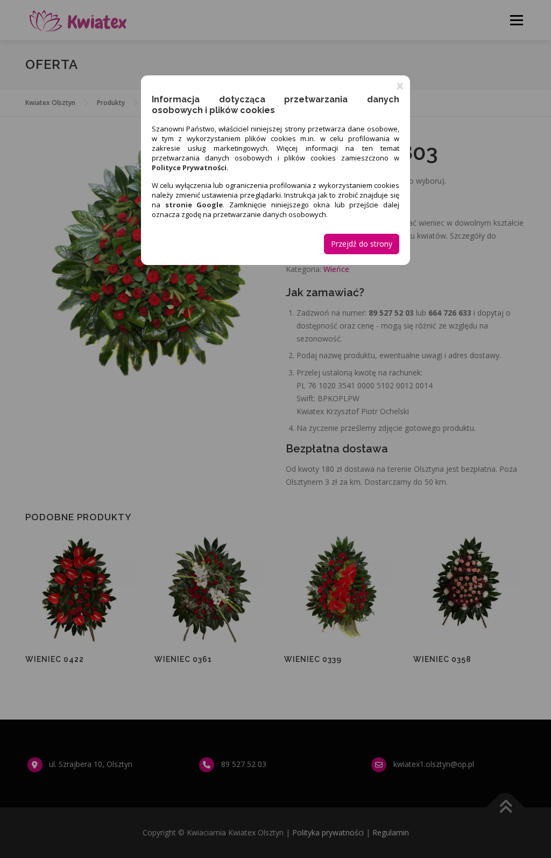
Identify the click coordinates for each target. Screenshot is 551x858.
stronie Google (194, 205)
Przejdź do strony (361, 244)
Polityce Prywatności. (190, 167)
